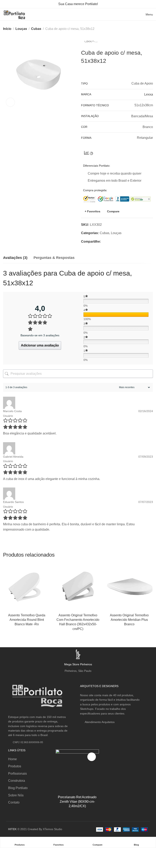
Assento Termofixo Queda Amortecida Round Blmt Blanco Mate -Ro (26, 619)
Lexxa (148, 94)
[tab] (15, 258)
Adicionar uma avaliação (40, 345)
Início (7, 28)
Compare (113, 211)
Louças (21, 28)
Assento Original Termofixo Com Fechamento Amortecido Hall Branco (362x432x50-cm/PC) (77, 622)
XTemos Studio (52, 829)
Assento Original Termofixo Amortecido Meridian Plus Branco (129, 619)
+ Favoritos (92, 211)
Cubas (36, 28)
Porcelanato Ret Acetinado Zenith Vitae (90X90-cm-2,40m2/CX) (77, 801)
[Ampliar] (10, 102)
